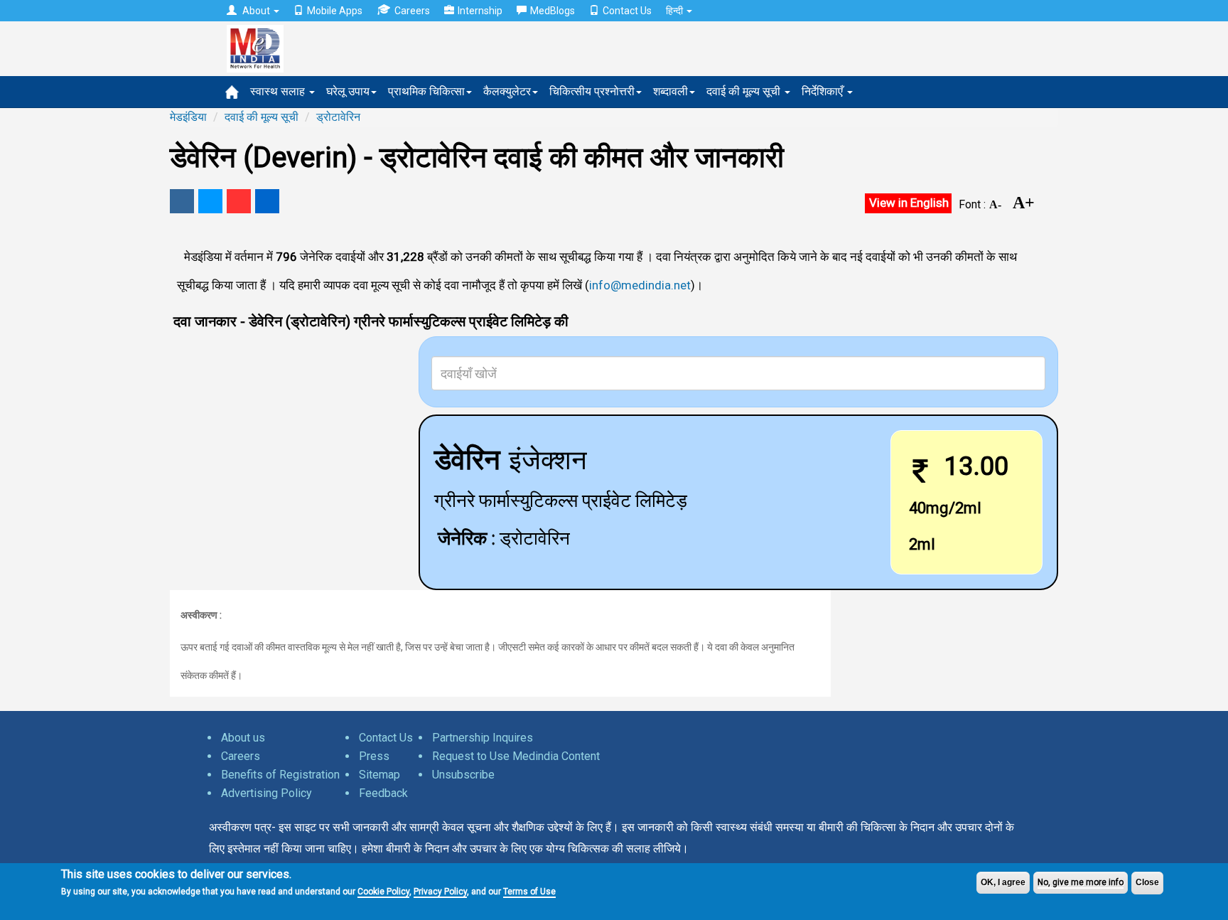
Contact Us (627, 10)
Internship (480, 10)
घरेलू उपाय (348, 91)
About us (243, 737)
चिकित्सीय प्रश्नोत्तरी (592, 91)
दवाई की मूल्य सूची (744, 91)
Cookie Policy (383, 892)
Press (374, 756)
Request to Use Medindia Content (516, 756)
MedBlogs (552, 10)
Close (1147, 882)
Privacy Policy (440, 892)
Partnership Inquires (482, 737)
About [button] (256, 10)
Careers (412, 10)
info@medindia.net (640, 285)
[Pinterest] (239, 201)
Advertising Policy (266, 793)
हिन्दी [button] (675, 10)
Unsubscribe (463, 774)
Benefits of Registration (280, 774)
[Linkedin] (267, 201)
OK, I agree (1003, 882)
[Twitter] (210, 201)
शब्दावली (670, 91)
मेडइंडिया (188, 117)
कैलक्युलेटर (507, 91)
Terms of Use (529, 892)
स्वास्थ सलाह (279, 91)
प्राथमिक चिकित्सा (426, 91)
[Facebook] (182, 201)
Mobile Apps (334, 10)
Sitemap (379, 774)
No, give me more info (1081, 882)
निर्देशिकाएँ (824, 91)
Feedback (383, 793)
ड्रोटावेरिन (338, 117)
